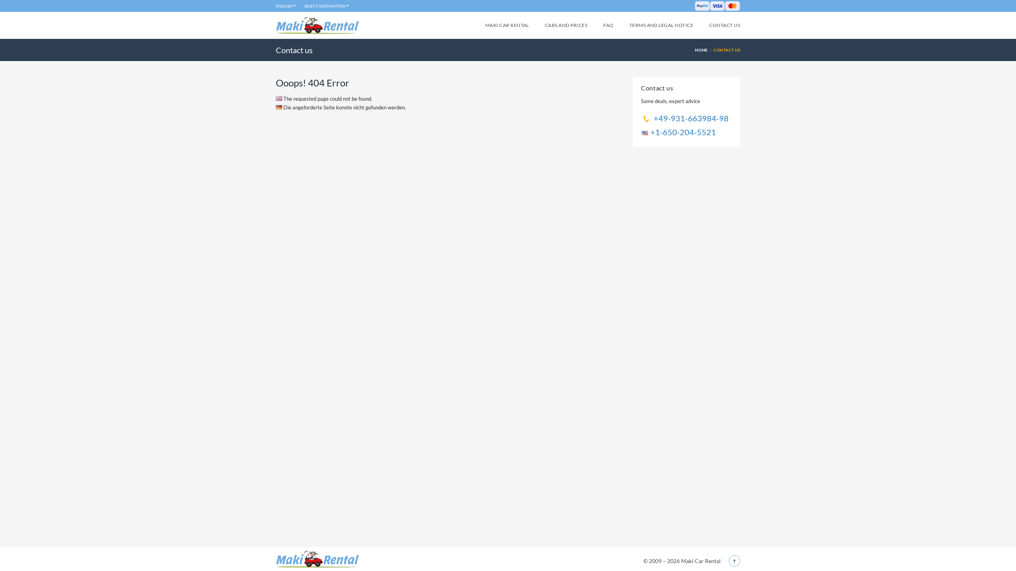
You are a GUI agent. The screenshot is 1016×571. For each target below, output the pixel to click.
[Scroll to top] (734, 561)
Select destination (325, 6)
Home (701, 50)
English (284, 6)
